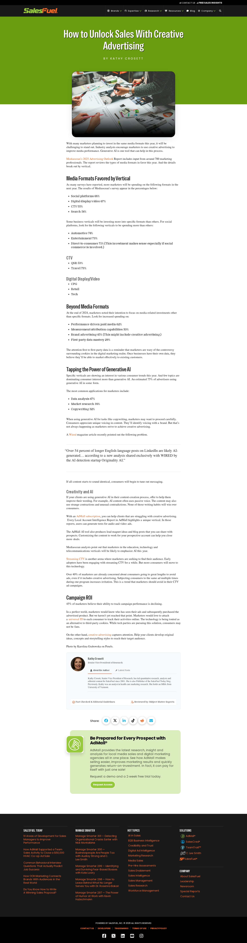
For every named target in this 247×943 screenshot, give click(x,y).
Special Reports (190, 891)
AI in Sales (134, 835)
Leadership (187, 881)
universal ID (76, 619)
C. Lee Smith (193, 853)
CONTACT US (188, 2)
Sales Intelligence (139, 875)
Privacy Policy (158, 928)
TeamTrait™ (193, 847)
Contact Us (187, 896)
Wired (73, 434)
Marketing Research (140, 855)
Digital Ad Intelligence (141, 850)
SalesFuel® (190, 859)
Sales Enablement (139, 870)
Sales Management (140, 880)
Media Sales (135, 860)
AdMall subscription (88, 516)
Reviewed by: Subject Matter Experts (154, 702)
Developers (104, 928)
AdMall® (190, 836)
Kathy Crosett (96, 659)
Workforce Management (143, 890)
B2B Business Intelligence (143, 840)
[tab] (100, 670)
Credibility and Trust (140, 845)
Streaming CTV (75, 559)
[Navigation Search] (220, 10)
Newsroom (187, 886)
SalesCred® (193, 841)
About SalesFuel (190, 876)
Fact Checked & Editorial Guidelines (95, 702)
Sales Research (137, 885)
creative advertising (99, 634)
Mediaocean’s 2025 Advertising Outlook (89, 159)
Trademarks (121, 928)
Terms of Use (139, 928)
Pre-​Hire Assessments (142, 865)
